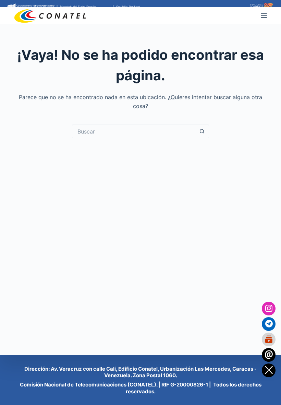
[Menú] (264, 15)
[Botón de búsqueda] (202, 131)
